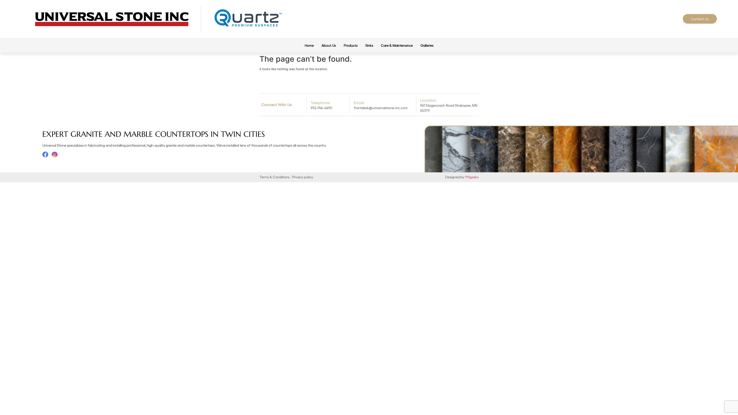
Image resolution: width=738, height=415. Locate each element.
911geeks (472, 177)
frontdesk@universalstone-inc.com (381, 108)
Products (351, 45)
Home (309, 45)
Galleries (427, 45)
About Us (329, 45)
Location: (428, 100)
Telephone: (320, 102)
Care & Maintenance (397, 45)
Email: (359, 102)
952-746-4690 (321, 108)
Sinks (369, 45)
